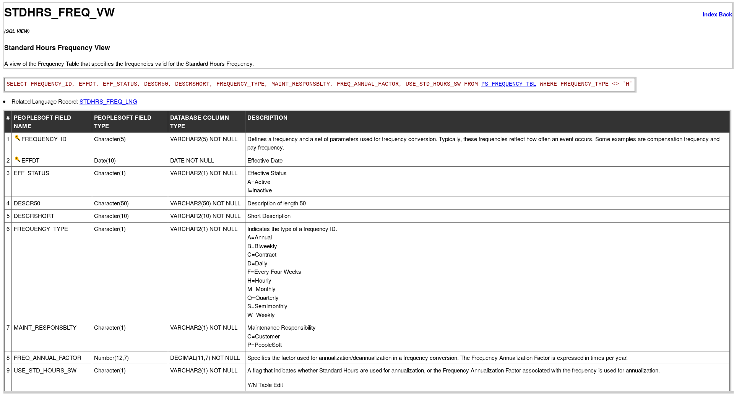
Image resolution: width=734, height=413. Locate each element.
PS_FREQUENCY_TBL (508, 84)
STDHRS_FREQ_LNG (108, 101)
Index (710, 14)
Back (725, 14)
